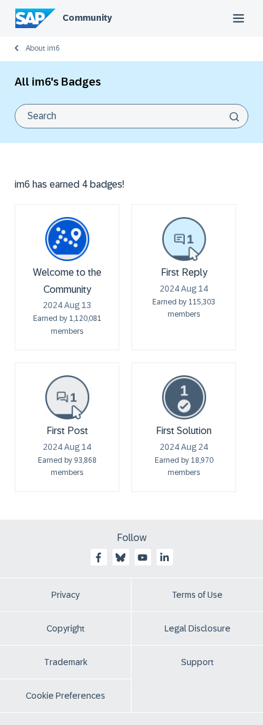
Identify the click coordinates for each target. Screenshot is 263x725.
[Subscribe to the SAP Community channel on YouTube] (142, 557)
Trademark (65, 662)
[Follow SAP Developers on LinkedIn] (164, 557)
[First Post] (67, 397)
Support (197, 662)
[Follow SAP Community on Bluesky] (120, 557)
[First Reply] (184, 239)
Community (87, 18)
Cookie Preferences (65, 696)
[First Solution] (184, 397)
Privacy (65, 595)
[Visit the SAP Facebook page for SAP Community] (98, 557)
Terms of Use (197, 595)
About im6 (43, 48)
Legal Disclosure (198, 628)
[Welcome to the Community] (67, 239)
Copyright (65, 628)
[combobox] (131, 116)
